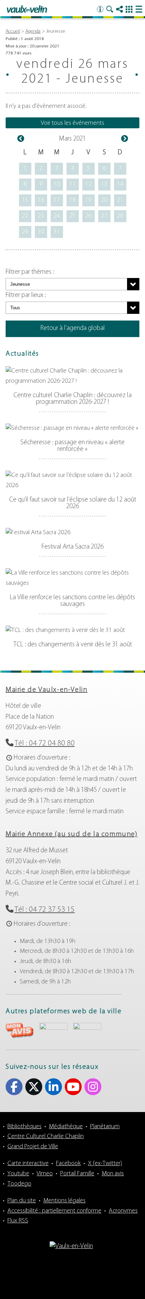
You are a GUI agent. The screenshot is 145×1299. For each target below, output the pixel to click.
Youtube (73, 1086)
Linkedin (53, 1086)
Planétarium (105, 1127)
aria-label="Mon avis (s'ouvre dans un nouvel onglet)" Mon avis (20, 1031)
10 (56, 184)
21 (120, 200)
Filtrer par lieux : (26, 295)
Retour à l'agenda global (72, 328)
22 (25, 216)
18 (72, 200)
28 (120, 216)
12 (88, 184)
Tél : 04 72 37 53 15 (44, 910)
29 (25, 232)
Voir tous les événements (72, 123)
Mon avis (113, 1174)
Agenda (32, 31)
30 (41, 232)
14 (120, 184)
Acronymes (123, 1211)
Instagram (92, 1086)
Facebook (14, 1086)
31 (56, 232)
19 (88, 200)
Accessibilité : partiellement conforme (54, 1211)
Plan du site (21, 1201)
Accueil (13, 31)
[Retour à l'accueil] (27, 9)
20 (104, 200)
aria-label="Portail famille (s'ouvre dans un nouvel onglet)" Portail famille (87, 1030)
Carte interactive (28, 1164)
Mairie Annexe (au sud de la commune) (72, 834)
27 (104, 216)
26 (88, 216)
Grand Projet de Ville (32, 1147)
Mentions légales (64, 1201)
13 (104, 184)
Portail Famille (77, 1174)
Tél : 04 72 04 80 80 (44, 743)
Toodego (19, 1184)
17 (56, 200)
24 (56, 216)
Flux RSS (17, 1221)
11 (72, 184)
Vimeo (45, 1174)
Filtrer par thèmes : (30, 272)
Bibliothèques (24, 1127)
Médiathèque (66, 1127)
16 (41, 200)
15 (25, 200)
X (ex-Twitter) (33, 1086)
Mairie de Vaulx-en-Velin (46, 689)
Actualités (22, 353)
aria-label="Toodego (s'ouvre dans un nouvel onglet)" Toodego (53, 1029)
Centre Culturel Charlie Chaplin (45, 1136)
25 (72, 216)
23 (41, 216)
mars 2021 (72, 139)
